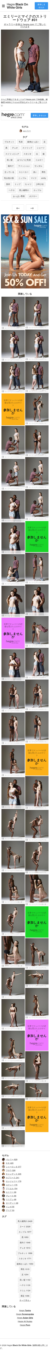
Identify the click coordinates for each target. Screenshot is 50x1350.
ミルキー (39, 159)
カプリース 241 (12, 1177)
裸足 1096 (25, 1295)
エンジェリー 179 (13, 1181)
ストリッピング (12, 153)
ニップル (22, 178)
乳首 (21, 141)
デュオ (15, 147)
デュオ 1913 (25, 1247)
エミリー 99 (11, 1192)
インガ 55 (10, 1206)
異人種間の (24, 190)
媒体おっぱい (33, 141)
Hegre (17, 5)
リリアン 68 (11, 1199)
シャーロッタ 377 (13, 1166)
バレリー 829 (11, 1159)
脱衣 (8, 184)
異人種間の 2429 (25, 1221)
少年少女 (40, 184)
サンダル (38, 166)
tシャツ (28, 184)
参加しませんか (41, 6)
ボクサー (33, 196)
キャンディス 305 (13, 1174)
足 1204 (25, 1274)
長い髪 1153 (25, 1279)
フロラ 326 (10, 1170)
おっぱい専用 (19, 196)
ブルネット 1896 (25, 1253)
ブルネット (9, 141)
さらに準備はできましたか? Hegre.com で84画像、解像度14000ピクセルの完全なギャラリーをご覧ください (24, 102)
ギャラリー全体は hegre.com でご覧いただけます (25, 25)
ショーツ (41, 147)
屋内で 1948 (25, 1242)
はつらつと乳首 (24, 159)
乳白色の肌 (9, 178)
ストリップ (27, 147)
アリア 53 (10, 1210)
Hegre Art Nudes (25, 1321)
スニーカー (24, 172)
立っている (9, 172)
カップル (37, 190)
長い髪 (10, 159)
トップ (18, 184)
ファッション (24, 166)
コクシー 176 (11, 1184)
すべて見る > (25, 1300)
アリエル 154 (11, 1188)
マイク (34, 178)
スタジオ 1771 (25, 1258)
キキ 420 (9, 1163)
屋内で (11, 166)
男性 (44, 172)
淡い (35, 172)
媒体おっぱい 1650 (25, 1263)
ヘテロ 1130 (25, 1285)
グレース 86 (11, 1195)
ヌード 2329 (25, 1226)
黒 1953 (25, 1237)
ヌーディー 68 (12, 1203)
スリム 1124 (25, 1290)
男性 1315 (25, 1269)
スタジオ (27, 153)
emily (43, 178)
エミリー (27, 130)
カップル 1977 (25, 1231)
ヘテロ (12, 190)
